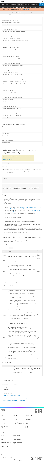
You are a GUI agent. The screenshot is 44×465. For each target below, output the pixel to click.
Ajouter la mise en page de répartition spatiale (11, 88)
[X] (38, 410)
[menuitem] (6, 418)
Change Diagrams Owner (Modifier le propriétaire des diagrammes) (13, 124)
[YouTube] (41, 412)
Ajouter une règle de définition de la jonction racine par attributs (14, 81)
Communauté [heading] (15, 415)
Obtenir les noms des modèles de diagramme (11, 113)
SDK (30, 7)
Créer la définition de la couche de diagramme (11, 104)
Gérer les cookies (32, 458)
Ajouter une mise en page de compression (10, 36)
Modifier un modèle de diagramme (9, 101)
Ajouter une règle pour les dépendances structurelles (12, 97)
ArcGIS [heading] (2, 415)
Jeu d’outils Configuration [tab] (7, 24)
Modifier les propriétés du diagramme (8, 119)
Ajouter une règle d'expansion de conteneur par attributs (13, 45)
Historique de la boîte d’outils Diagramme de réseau (11, 22)
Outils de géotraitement (12, 14)
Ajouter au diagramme (6, 122)
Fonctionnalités (13, 4)
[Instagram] (38, 412)
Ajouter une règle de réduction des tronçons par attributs (13, 65)
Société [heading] (2, 432)
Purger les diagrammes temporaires (8, 140)
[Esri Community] (36, 412)
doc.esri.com (26, 9)
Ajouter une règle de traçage (8, 99)
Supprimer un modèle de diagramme (9, 106)
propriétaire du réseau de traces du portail (24, 211)
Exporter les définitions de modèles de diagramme (12, 110)
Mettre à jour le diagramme (6, 144)
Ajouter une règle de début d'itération (10, 92)
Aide (13, 7)
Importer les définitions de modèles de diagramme (12, 115)
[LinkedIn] (41, 410)
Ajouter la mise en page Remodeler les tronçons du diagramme (14, 79)
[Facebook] (36, 410)
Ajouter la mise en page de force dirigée (10, 49)
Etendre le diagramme (6, 133)
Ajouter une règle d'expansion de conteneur (11, 47)
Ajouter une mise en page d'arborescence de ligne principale (14, 58)
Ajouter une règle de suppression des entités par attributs (13, 74)
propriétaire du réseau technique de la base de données (30, 207)
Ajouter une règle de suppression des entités (11, 76)
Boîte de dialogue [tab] (5, 247)
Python (26, 7)
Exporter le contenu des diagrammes (8, 131)
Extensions (27, 4)
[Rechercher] (40, 1)
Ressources (20, 4)
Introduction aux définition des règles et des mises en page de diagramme (17, 398)
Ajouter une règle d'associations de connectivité (11, 38)
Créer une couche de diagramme (7, 135)
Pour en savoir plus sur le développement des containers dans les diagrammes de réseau (19, 174)
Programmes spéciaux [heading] (17, 432)
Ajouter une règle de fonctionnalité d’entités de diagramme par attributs (15, 40)
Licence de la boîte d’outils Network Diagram (10, 20)
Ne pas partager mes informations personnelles (38, 458)
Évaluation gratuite (34, 4)
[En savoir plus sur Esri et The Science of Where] (3, 411)
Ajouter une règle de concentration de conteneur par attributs (14, 31)
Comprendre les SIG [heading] (28, 415)
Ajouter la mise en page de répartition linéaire (11, 54)
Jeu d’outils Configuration (7, 16)
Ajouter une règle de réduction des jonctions (11, 70)
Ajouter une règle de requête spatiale (9, 90)
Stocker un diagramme (6, 142)
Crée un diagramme (5, 126)
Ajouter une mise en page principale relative (11, 72)
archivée (15, 156)
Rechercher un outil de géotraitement (10, 401)
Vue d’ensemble (5, 4)
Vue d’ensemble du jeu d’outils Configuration (11, 27)
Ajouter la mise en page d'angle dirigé (10, 29)
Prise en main (8, 7)
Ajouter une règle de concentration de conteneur (11, 33)
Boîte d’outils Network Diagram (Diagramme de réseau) (26, 14)
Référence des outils (20, 7)
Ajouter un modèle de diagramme (9, 42)
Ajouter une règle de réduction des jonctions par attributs (13, 67)
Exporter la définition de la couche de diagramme (12, 108)
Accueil (2, 7)
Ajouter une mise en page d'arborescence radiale (11, 63)
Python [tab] (11, 247)
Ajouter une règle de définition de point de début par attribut (14, 83)
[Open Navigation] (42, 1)
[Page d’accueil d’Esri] (3, 1)
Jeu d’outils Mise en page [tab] (7, 117)
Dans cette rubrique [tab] (6, 163)
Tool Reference (4, 14)
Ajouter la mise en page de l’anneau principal (11, 56)
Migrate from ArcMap (37, 7)
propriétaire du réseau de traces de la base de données (15, 208)
